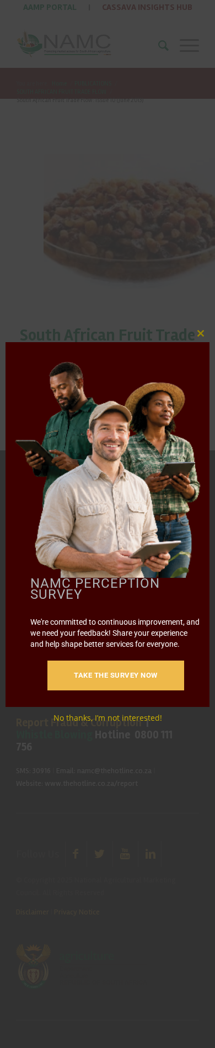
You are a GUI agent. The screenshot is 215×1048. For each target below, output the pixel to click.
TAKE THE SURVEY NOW (116, 675)
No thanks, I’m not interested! (107, 717)
